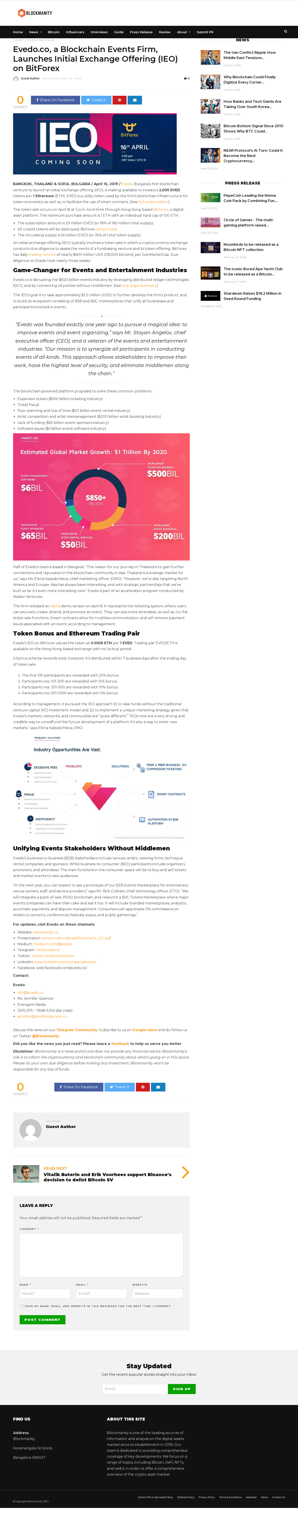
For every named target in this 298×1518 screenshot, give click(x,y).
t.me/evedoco (48, 950)
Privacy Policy (207, 1497)
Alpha (55, 606)
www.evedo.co (45, 932)
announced (106, 229)
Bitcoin (54, 32)
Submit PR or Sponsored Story (155, 1497)
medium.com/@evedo (53, 944)
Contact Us (278, 1497)
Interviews (99, 32)
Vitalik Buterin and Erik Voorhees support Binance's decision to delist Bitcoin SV (107, 1177)
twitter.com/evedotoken (53, 956)
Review (165, 32)
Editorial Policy (185, 1497)
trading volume (42, 254)
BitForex (161, 209)
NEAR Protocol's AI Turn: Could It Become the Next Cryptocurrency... (253, 155)
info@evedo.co (30, 993)
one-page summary (139, 286)
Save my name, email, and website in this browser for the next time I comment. (98, 1306)
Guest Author (30, 78)
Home (18, 32)
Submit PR (205, 32)
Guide (118, 32)
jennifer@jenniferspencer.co (42, 1016)
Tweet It (98, 100)
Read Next (55, 1168)
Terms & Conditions (230, 1497)
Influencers (75, 32)
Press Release (141, 32)
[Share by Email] (135, 100)
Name (25, 1284)
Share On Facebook (57, 100)
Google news (144, 1030)
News (33, 32)
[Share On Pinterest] (120, 100)
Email (82, 1284)
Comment (29, 1229)
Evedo (126, 184)
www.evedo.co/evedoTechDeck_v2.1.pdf (76, 938)
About (182, 32)
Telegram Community (77, 1030)
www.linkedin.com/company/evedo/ (65, 962)
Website (139, 1284)
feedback (120, 1044)
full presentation (153, 202)
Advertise (251, 1497)
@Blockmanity (45, 1036)
